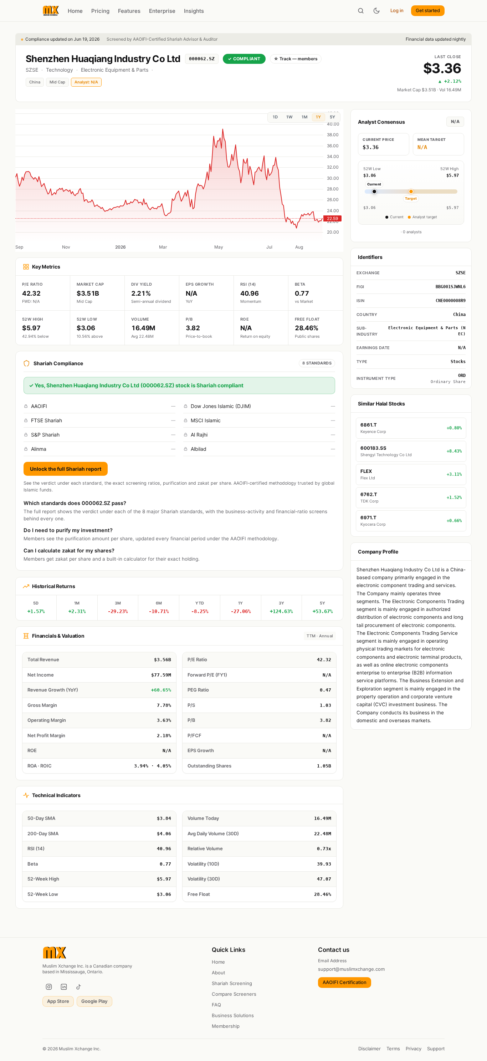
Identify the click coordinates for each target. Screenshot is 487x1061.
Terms (393, 1048)
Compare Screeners (234, 994)
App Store (58, 1001)
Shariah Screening (232, 983)
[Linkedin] (63, 986)
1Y (318, 116)
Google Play (94, 1001)
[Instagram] (48, 986)
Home (75, 10)
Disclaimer (369, 1048)
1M (304, 116)
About (218, 972)
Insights (194, 10)
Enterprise (162, 10)
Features (129, 10)
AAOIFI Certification (344, 982)
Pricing (100, 10)
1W (289, 116)
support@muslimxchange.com (351, 969)
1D (275, 116)
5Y (332, 116)
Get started (428, 10)
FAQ (216, 1005)
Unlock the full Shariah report (65, 469)
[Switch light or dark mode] (376, 10)
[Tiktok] (78, 986)
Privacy (413, 1048)
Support (436, 1048)
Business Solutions (233, 1015)
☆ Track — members (296, 58)
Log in (397, 10)
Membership (226, 1026)
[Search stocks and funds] (360, 10)
